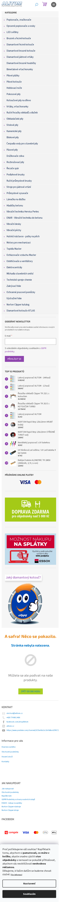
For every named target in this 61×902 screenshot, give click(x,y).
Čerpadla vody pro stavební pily (22, 143)
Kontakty (5, 761)
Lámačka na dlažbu (16, 199)
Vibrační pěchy (14, 230)
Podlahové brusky (16, 174)
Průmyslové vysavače (17, 193)
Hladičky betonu (15, 205)
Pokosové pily (13, 94)
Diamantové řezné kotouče (20, 44)
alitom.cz (10, 726)
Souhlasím (29, 894)
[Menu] (53, 4)
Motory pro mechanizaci (19, 242)
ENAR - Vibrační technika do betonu (24, 218)
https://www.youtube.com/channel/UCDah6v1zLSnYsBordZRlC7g (33, 730)
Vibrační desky (14, 224)
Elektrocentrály (14, 267)
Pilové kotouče (14, 82)
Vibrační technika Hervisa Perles (23, 211)
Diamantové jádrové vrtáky (20, 57)
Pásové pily (12, 150)
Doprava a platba (8, 747)
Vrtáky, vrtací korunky (17, 106)
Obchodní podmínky (10, 752)
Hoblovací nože (14, 88)
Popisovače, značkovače (19, 20)
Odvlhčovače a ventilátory (20, 261)
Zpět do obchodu (30, 691)
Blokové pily (13, 137)
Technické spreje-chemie (19, 280)
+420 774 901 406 (13, 717)
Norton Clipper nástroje (11, 806)
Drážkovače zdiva (15, 156)
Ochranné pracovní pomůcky (21, 292)
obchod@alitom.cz (15, 713)
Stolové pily (12, 125)
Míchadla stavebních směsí (20, 273)
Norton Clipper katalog (18, 304)
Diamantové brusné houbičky (21, 63)
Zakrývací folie (14, 286)
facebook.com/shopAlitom (17, 721)
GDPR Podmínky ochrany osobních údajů (18, 799)
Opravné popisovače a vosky (21, 26)
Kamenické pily (14, 131)
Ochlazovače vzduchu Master (21, 255)
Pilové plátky (13, 75)
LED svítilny (12, 32)
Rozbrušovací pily (15, 162)
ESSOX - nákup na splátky (12, 803)
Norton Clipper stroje (10, 810)
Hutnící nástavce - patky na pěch (23, 236)
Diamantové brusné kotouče (21, 51)
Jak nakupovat (8, 788)
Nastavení (29, 883)
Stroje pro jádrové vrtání (19, 187)
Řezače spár (13, 168)
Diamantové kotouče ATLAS (21, 310)
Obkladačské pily (15, 119)
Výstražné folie (14, 298)
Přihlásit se (14, 358)
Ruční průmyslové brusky (19, 181)
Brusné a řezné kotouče (19, 38)
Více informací (16, 875)
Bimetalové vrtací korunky (20, 69)
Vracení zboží (7, 757)
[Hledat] (36, 4)
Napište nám (7, 795)
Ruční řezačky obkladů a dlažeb (22, 112)
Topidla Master (14, 249)
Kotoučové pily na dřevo (19, 100)
